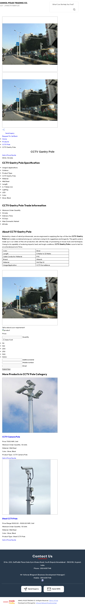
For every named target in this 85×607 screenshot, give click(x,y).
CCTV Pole (6, 144)
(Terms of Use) (53, 600)
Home (4, 139)
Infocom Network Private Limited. (46, 603)
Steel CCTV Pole (9, 518)
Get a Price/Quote (9, 155)
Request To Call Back (9, 136)
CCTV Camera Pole (11, 437)
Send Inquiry (9, 133)
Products (5, 142)
